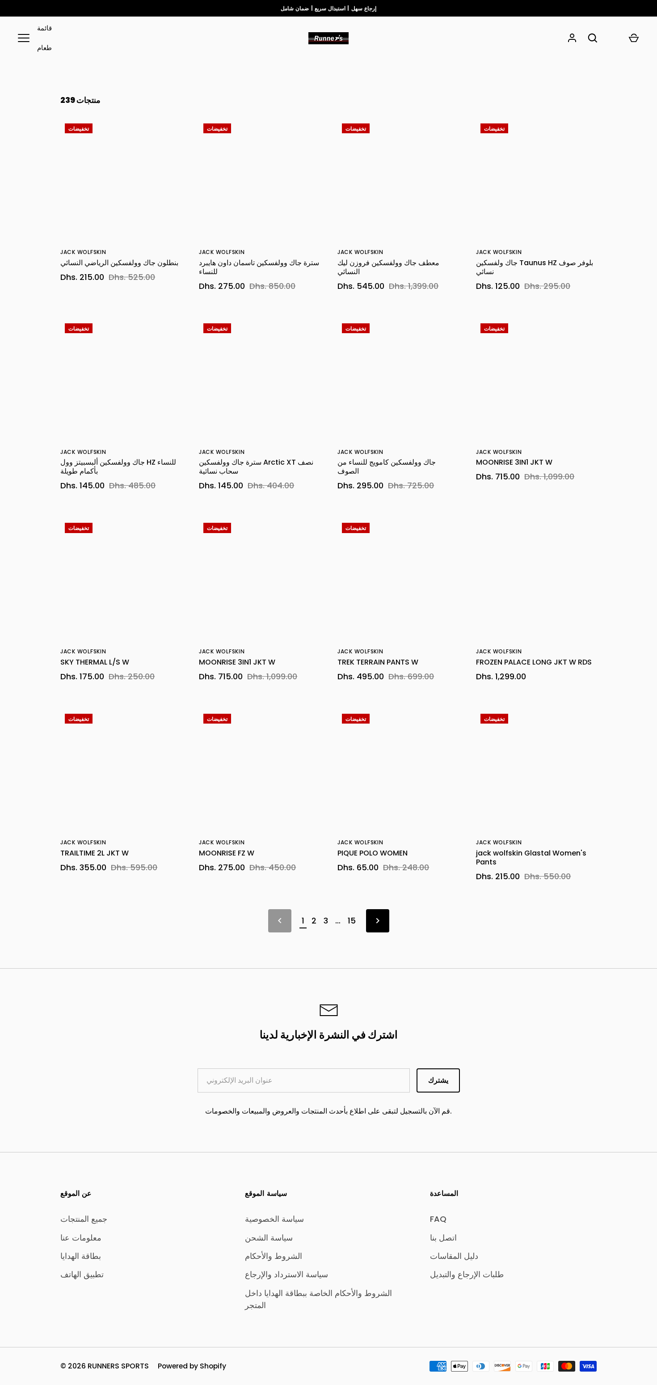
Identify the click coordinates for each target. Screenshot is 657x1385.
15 (352, 920)
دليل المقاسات (454, 1256)
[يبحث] (592, 38)
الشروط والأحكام (273, 1256)
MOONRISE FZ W (226, 853)
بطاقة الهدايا (80, 1256)
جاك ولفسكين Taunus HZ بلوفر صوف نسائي (534, 267)
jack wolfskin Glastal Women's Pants (531, 857)
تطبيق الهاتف (82, 1274)
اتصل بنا (443, 1237)
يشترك (438, 1080)
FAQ (438, 1218)
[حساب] (572, 38)
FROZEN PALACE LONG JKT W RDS (534, 662)
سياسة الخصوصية (274, 1218)
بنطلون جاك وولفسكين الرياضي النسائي (119, 263)
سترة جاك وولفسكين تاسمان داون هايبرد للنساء (259, 267)
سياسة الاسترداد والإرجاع (286, 1274)
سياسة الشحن (269, 1237)
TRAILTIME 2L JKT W (94, 853)
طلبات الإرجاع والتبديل (467, 1274)
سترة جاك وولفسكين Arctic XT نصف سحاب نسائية (256, 466)
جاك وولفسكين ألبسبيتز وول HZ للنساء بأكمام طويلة (118, 466)
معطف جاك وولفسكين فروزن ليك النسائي (388, 267)
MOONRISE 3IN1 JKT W (514, 462)
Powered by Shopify (192, 1366)
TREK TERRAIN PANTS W (377, 662)
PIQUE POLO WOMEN (372, 853)
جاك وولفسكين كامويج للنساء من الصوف (386, 466)
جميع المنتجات (83, 1218)
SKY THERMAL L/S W (94, 662)
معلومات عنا (80, 1237)
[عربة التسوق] (634, 38)
